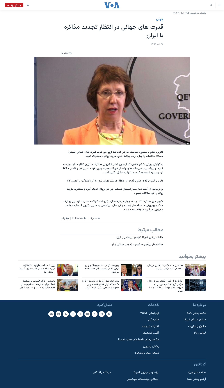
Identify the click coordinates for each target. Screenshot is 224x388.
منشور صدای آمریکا (195, 320)
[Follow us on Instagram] (80, 314)
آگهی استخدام (151, 333)
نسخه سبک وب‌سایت (146, 353)
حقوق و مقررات (197, 326)
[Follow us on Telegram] (102, 314)
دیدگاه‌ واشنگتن (102, 372)
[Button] (66, 53)
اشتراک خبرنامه (150, 326)
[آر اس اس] (66, 314)
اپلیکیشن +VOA (149, 313)
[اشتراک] (51, 314)
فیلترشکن (153, 320)
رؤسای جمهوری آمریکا (145, 372)
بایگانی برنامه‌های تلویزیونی (142, 379)
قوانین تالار (199, 333)
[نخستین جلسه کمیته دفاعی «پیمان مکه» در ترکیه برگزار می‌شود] (195, 270)
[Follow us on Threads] (73, 314)
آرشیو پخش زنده (196, 379)
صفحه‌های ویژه (197, 372)
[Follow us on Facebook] (109, 314)
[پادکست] (58, 314)
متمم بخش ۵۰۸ (196, 313)
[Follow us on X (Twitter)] (95, 314)
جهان (159, 19)
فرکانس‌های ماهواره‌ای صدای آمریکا (138, 340)
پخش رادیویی (151, 346)
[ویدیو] (27, 5)
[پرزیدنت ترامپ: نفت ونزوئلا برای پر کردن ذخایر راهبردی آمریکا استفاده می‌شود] (131, 270)
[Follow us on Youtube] (87, 314)
